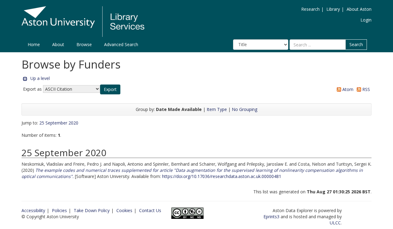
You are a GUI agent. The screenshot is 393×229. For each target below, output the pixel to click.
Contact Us (150, 210)
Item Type (217, 109)
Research (310, 9)
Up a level (40, 78)
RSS (365, 89)
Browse (84, 44)
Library (333, 9)
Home (34, 44)
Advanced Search (121, 44)
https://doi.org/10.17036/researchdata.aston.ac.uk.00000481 (221, 176)
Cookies (124, 210)
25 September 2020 (58, 123)
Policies (59, 210)
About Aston (359, 9)
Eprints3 (271, 216)
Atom (347, 89)
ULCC (335, 223)
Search (356, 44)
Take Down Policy (92, 210)
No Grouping (244, 109)
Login (366, 20)
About (58, 44)
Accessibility (33, 210)
